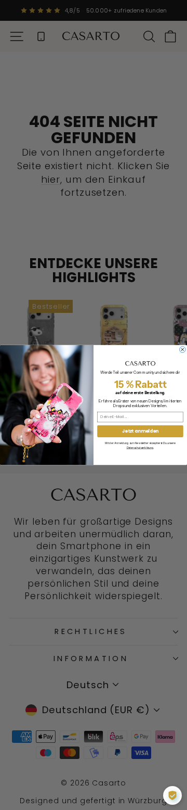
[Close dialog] (183, 350)
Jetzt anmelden (140, 431)
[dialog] (172, 795)
